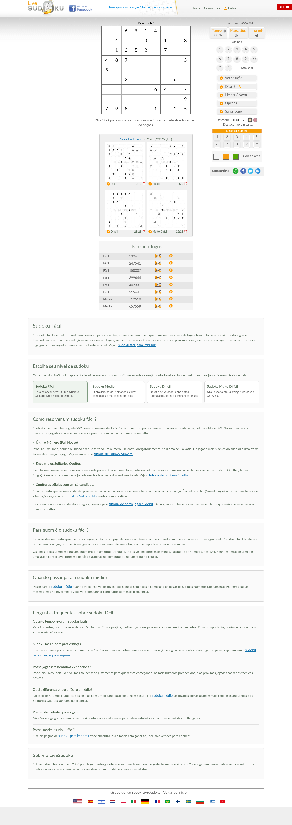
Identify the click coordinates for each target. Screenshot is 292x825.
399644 (135, 278)
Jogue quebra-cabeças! (157, 7)
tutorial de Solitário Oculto (168, 475)
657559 (135, 306)
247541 (135, 263)
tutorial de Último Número (113, 454)
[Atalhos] (247, 68)
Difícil (114, 231)
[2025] (250, 120)
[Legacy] (255, 120)
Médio (156, 184)
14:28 (181, 184)
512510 (135, 299)
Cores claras (251, 156)
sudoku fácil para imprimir (137, 345)
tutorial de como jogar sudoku (131, 504)
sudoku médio (61, 586)
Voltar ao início (175, 792)
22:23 (181, 231)
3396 (133, 256)
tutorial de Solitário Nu (80, 496)
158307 (135, 270)
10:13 (140, 184)
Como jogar (213, 8)
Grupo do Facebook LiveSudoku (135, 792)
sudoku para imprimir (73, 736)
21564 (134, 292)
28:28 (140, 231)
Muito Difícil (159, 231)
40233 (134, 285)
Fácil (113, 184)
